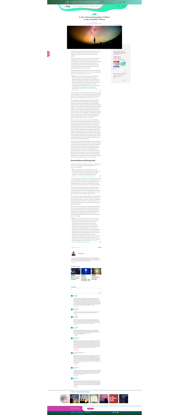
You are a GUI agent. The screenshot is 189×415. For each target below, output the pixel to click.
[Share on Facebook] (48, 52)
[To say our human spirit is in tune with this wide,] (124, 398)
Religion (116, 66)
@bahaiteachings (86, 391)
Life (122, 61)
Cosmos (79, 247)
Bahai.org (97, 2)
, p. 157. (82, 242)
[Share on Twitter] (48, 54)
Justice (116, 62)
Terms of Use (88, 412)
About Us (75, 6)
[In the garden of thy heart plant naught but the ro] (94, 398)
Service (116, 61)
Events (96, 6)
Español (123, 6)
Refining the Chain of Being (97, 23)
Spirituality (123, 65)
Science (94, 14)
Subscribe (90, 408)
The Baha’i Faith (81, 6)
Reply (77, 306)
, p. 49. (86, 175)
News (116, 65)
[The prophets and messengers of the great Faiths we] (74, 398)
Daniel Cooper (76, 367)
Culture (122, 62)
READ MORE (73, 262)
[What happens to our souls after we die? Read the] (104, 398)
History (116, 64)
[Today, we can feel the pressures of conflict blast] (84, 398)
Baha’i (89, 72)
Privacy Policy (80, 412)
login (119, 6)
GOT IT (103, 2)
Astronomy (75, 247)
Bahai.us (95, 2)
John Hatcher (81, 253)
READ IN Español (118, 24)
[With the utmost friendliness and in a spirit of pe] (114, 398)
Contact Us (73, 412)
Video (87, 6)
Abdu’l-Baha (87, 88)
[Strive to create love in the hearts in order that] (64, 398)
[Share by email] (99, 247)
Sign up (123, 80)
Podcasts (92, 6)
